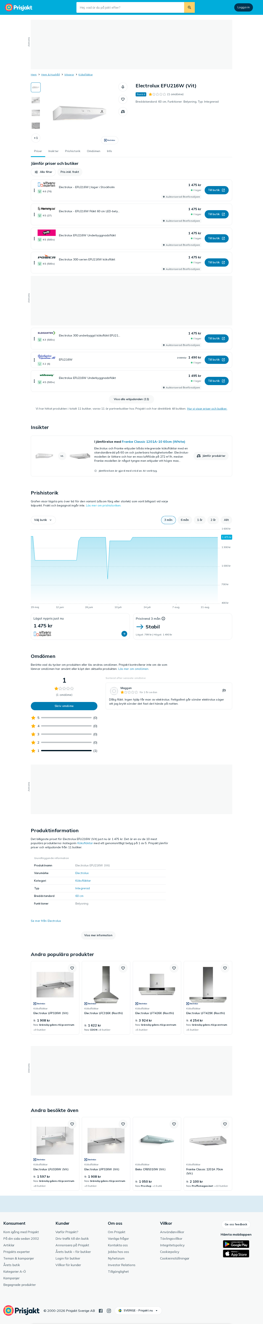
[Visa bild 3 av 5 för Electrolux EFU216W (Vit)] (36, 113)
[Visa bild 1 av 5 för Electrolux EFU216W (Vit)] (36, 87)
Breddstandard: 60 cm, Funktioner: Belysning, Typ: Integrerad (177, 101)
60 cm (79, 896)
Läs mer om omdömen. (133, 669)
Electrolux (82, 873)
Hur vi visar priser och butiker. (207, 408)
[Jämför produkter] (122, 111)
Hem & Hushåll (50, 74)
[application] (131, 568)
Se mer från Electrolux (46, 921)
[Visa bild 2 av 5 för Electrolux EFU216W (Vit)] (36, 100)
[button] (35, 138)
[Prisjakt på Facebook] (100, 1310)
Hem (34, 74)
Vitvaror (69, 74)
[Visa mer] (34, 190)
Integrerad (82, 888)
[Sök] (189, 7)
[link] (131, 456)
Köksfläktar (85, 74)
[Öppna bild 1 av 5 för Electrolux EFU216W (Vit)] (79, 113)
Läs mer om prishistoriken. (103, 505)
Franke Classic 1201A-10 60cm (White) (153, 441)
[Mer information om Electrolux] (109, 140)
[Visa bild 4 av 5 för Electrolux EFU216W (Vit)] (36, 126)
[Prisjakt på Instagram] (108, 1310)
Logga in (244, 7)
